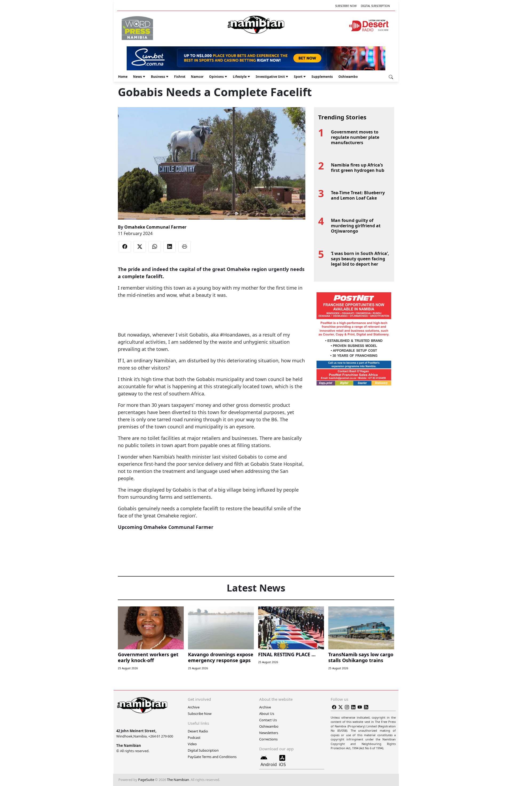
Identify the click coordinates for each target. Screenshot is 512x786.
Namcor (197, 76)
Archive (193, 707)
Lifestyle (240, 76)
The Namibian (178, 779)
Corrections (268, 739)
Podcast (194, 737)
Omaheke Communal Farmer (155, 227)
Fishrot (179, 76)
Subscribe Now (346, 6)
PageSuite (146, 779)
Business (158, 76)
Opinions (216, 76)
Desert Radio (198, 731)
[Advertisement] (211, 315)
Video (192, 744)
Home (122, 76)
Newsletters (268, 732)
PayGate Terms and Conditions (212, 756)
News (137, 76)
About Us (266, 713)
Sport (298, 76)
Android (269, 764)
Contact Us (268, 720)
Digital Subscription (375, 6)
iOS (282, 764)
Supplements (322, 76)
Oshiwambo (348, 76)
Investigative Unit (270, 76)
